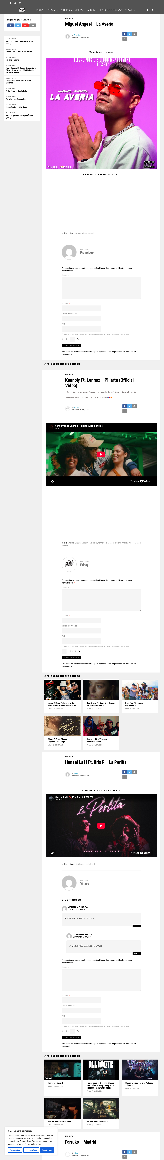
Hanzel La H (84, 864)
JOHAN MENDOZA (78, 907)
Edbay (76, 407)
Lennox (137, 543)
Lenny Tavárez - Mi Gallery (16, 107)
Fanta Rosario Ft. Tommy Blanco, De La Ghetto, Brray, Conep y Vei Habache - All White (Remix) (21, 70)
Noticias (51, 10)
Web (63, 324)
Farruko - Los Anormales (16, 99)
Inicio (39, 10)
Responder (137, 926)
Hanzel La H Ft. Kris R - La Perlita (19, 52)
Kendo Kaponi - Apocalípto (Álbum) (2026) (19, 116)
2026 (76, 864)
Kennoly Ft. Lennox (89, 543)
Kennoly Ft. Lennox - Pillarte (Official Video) (20, 42)
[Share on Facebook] (10, 25)
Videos (79, 10)
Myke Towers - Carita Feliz (16, 91)
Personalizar (15, 1150)
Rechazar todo (31, 1150)
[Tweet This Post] (18, 25)
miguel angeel (88, 233)
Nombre (66, 303)
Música (65, 10)
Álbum (91, 10)
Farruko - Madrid (12, 60)
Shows (129, 10)
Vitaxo (50, 709)
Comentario (67, 275)
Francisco (77, 35)
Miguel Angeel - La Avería (19, 19)
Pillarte (65, 545)
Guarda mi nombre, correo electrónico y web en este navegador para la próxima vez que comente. (96, 334)
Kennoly (77, 543)
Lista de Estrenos (111, 10)
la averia (77, 233)
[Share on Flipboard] (25, 25)
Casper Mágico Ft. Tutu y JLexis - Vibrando (19, 82)
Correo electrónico (70, 314)
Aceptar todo (47, 1150)
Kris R (92, 864)
